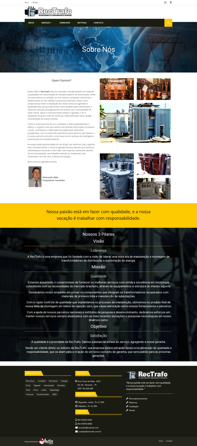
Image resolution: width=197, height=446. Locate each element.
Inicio (27, 2)
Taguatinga (54, 390)
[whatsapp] (166, 2)
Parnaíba (61, 385)
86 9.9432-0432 (85, 420)
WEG (55, 394)
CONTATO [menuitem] (98, 22)
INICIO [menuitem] (31, 22)
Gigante (37, 385)
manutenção (49, 385)
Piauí (28, 390)
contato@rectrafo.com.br (89, 431)
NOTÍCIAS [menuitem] (82, 22)
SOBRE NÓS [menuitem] (64, 22)
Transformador (43, 394)
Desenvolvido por (32, 441)
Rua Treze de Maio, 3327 (89, 385)
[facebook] (170, 2)
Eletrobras (53, 381)
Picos (36, 390)
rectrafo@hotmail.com (88, 428)
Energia (64, 381)
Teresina (29, 394)
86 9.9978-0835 (85, 424)
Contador (42, 381)
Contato (35, 2)
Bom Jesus (30, 381)
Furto (28, 385)
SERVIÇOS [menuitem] (45, 22)
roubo (43, 390)
